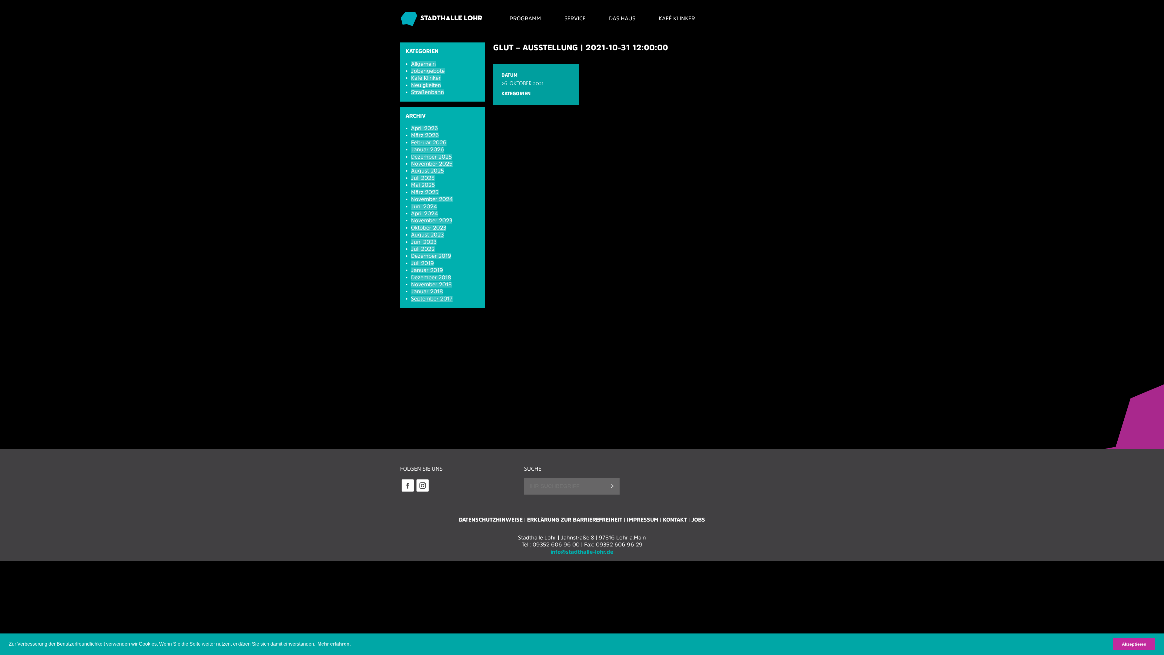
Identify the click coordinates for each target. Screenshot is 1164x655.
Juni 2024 (424, 206)
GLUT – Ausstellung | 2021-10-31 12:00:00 (580, 47)
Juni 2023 (423, 242)
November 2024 (432, 199)
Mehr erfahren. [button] (334, 644)
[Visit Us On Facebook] (407, 491)
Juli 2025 (423, 178)
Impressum (642, 519)
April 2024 (424, 213)
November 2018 (431, 284)
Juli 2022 (423, 249)
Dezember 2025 (431, 157)
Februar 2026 (429, 142)
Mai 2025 (423, 185)
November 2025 (432, 163)
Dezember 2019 (431, 256)
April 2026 (424, 128)
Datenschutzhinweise (491, 519)
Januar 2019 (427, 270)
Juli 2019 (422, 263)
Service (575, 18)
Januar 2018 (427, 291)
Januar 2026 (427, 149)
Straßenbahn (427, 92)
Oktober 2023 (428, 227)
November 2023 (431, 220)
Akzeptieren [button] (1134, 644)
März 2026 (425, 135)
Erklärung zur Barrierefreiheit (574, 519)
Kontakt (675, 519)
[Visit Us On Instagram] (422, 491)
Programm (525, 18)
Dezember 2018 (431, 277)
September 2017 (432, 298)
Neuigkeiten (426, 85)
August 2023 (427, 234)
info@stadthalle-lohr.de (582, 552)
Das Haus (622, 18)
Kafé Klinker (677, 18)
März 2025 (425, 192)
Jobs (698, 519)
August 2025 (427, 170)
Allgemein (423, 64)
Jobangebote (428, 71)
